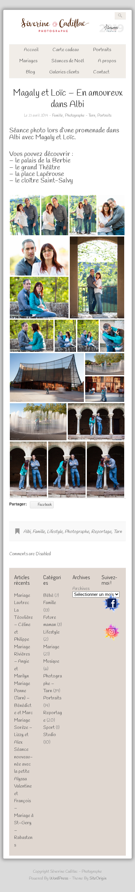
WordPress (58, 878)
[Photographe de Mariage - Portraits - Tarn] (67, 33)
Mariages (28, 61)
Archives (80, 589)
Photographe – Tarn (52, 683)
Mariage (51, 647)
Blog (30, 72)
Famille (57, 115)
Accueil (31, 50)
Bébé (48, 596)
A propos (107, 61)
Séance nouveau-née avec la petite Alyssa (23, 764)
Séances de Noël (67, 61)
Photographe (77, 532)
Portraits (102, 50)
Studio (49, 735)
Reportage (101, 532)
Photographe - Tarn (80, 115)
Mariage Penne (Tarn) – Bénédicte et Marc (23, 698)
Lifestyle (55, 532)
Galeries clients (64, 72)
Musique (51, 661)
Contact (101, 72)
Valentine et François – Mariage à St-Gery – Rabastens (23, 815)
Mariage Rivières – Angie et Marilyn (22, 662)
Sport (49, 728)
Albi (26, 532)
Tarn (117, 532)
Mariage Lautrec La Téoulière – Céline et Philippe (23, 618)
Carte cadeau (65, 50)
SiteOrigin (97, 878)
